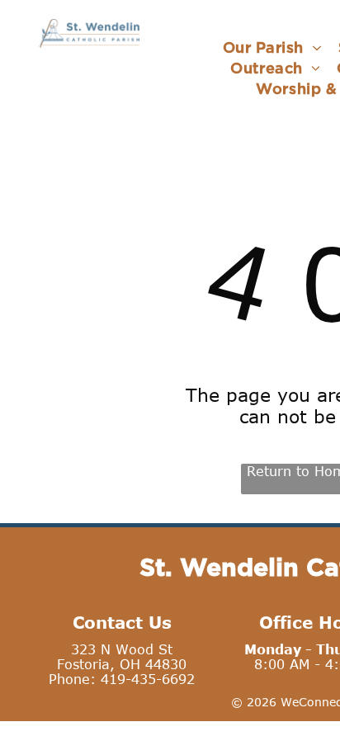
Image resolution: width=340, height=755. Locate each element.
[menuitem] (272, 47)
